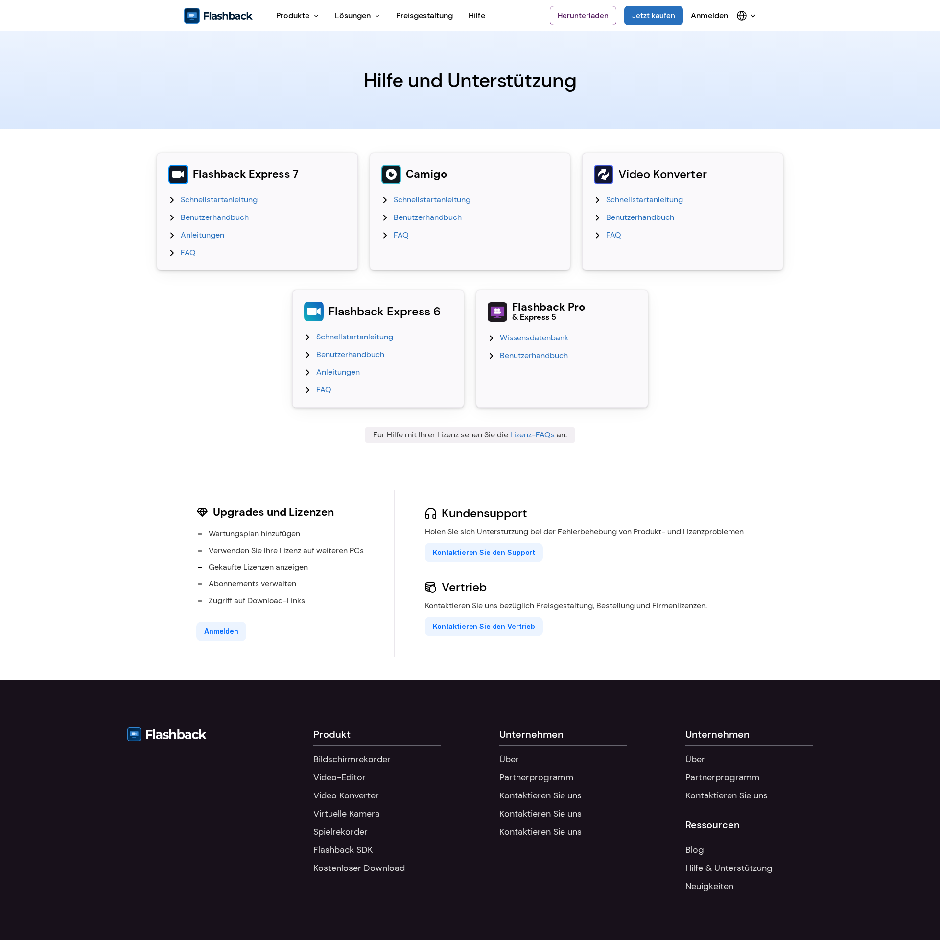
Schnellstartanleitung (219, 199)
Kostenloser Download (359, 868)
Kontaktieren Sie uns (540, 795)
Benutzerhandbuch (215, 217)
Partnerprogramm (536, 777)
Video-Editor (339, 777)
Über (509, 759)
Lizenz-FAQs (532, 435)
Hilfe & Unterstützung (729, 868)
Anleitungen (202, 235)
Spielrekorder (340, 832)
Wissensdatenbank (534, 338)
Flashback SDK (343, 850)
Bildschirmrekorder (352, 759)
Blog (694, 850)
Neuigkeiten (709, 886)
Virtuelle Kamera (346, 813)
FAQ (188, 252)
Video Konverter (346, 795)
